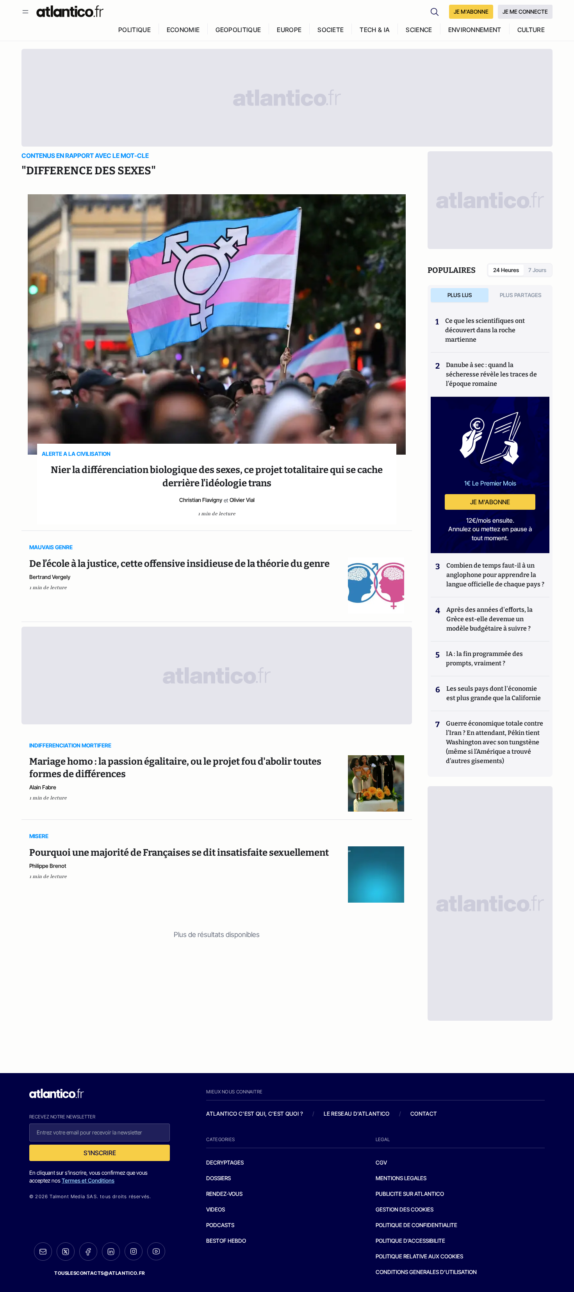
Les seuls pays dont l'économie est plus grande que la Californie (493, 693)
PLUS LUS (459, 295)
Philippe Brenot (47, 865)
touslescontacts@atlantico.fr (99, 1273)
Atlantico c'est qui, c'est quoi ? (254, 1113)
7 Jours (537, 270)
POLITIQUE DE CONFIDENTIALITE (416, 1225)
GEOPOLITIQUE (238, 30)
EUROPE (289, 30)
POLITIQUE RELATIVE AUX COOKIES (419, 1256)
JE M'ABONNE (471, 11)
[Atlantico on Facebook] (88, 1251)
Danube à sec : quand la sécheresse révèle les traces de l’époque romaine (491, 374)
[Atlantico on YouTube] (156, 1251)
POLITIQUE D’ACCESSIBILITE (410, 1240)
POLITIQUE (134, 30)
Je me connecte (525, 11)
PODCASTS (220, 1225)
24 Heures (506, 270)
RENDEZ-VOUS (224, 1193)
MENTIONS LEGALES (401, 1178)
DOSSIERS (218, 1178)
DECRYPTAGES (225, 1162)
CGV (381, 1162)
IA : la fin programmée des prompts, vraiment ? (484, 658)
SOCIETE (330, 30)
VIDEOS (215, 1209)
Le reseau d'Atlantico (356, 1113)
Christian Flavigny (200, 499)
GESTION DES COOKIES (404, 1209)
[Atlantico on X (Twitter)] (66, 1251)
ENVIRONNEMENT (474, 30)
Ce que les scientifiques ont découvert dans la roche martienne (485, 330)
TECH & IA (375, 30)
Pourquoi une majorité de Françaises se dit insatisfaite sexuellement (179, 852)
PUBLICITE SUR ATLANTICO (410, 1193)
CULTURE (531, 30)
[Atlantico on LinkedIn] (111, 1251)
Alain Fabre (42, 787)
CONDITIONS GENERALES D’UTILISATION (426, 1272)
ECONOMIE (183, 30)
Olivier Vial (242, 499)
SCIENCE (419, 30)
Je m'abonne (490, 502)
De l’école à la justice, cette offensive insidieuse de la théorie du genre (179, 563)
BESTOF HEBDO (226, 1240)
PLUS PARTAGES (521, 295)
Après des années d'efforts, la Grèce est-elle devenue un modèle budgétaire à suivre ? (489, 619)
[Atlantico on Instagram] (134, 1251)
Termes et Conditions (88, 1180)
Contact (423, 1113)
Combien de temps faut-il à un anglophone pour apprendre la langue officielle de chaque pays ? (495, 575)
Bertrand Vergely (49, 576)
